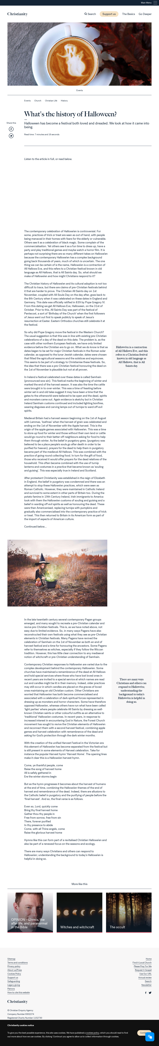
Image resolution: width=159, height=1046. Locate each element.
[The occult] (129, 913)
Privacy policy (13, 966)
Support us (109, 14)
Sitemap (11, 958)
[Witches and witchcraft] (79, 913)
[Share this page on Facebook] (11, 130)
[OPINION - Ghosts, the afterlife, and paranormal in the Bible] (30, 913)
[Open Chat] (149, 1036)
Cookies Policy (14, 973)
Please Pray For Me (143, 966)
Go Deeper (145, 14)
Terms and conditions (17, 962)
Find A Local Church (142, 962)
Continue (144, 1032)
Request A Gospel (143, 970)
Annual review (145, 977)
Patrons (11, 988)
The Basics (128, 14)
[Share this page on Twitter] (11, 136)
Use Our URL (145, 973)
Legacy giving (13, 985)
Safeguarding (13, 981)
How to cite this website (18, 992)
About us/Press (14, 970)
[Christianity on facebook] (146, 992)
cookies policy (92, 1032)
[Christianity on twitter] (150, 992)
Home (149, 958)
